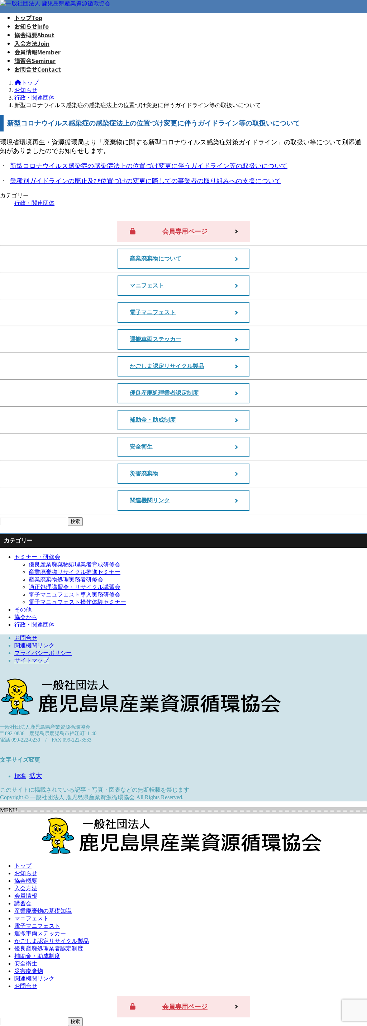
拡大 (35, 776)
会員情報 (25, 896)
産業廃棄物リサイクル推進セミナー (74, 572)
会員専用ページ (185, 231)
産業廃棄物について (155, 258)
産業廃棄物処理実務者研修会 (66, 579)
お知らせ (25, 873)
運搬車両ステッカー (155, 339)
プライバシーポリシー (43, 653)
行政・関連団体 (34, 203)
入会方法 (25, 888)
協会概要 (25, 881)
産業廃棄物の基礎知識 (43, 911)
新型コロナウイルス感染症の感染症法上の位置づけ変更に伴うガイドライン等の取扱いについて (148, 165)
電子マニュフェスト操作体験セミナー (77, 602)
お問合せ (25, 638)
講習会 (23, 903)
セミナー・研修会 (37, 557)
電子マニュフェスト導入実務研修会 (74, 594)
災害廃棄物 (144, 473)
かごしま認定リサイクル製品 (167, 366)
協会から (25, 617)
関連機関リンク (150, 500)
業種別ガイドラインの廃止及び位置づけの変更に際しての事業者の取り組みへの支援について (145, 180)
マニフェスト (147, 285)
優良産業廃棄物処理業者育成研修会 (74, 564)
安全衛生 (141, 447)
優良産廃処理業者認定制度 (164, 393)
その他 (23, 610)
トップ (23, 866)
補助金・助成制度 (153, 420)
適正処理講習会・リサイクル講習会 (74, 587)
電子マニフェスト (153, 312)
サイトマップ (31, 660)
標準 (20, 776)
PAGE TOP (352, 988)
